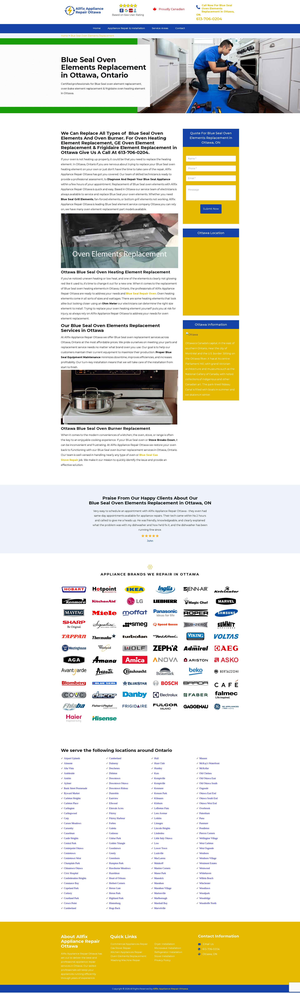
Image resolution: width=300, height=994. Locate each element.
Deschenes (114, 768)
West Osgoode (206, 848)
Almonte (68, 763)
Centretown (69, 853)
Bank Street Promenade (75, 788)
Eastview (113, 798)
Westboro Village (207, 858)
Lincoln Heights (162, 828)
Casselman (69, 833)
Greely (112, 853)
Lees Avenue (160, 813)
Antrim (67, 778)
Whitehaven (205, 873)
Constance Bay (71, 883)
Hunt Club (159, 763)
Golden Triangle (117, 843)
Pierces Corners (207, 833)
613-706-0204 (209, 19)
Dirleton (113, 773)
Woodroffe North (207, 903)
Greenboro (114, 858)
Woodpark (204, 893)
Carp (66, 818)
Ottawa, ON (209, 954)
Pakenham (204, 813)
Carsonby (68, 828)
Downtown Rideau (118, 788)
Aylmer (67, 783)
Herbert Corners (117, 883)
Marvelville (159, 908)
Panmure (203, 823)
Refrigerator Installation (168, 952)
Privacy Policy (162, 960)
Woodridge (204, 898)
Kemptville (159, 778)
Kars (156, 773)
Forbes (112, 823)
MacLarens (159, 858)
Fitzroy (112, 813)
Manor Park (160, 873)
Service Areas (160, 28)
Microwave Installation (167, 948)
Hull (156, 758)
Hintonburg (114, 903)
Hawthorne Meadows (119, 868)
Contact (180, 28)
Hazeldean (114, 873)
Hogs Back (114, 908)
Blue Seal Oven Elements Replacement (92, 35)
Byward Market (72, 793)
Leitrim (157, 818)
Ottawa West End (208, 803)
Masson (203, 758)
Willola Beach (206, 878)
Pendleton (204, 828)
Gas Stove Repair (121, 948)
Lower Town (160, 848)
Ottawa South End (208, 798)
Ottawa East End (207, 793)
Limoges (158, 823)
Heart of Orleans (117, 878)
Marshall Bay (161, 903)
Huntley (158, 768)
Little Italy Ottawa (163, 838)
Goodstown (115, 848)
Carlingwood (70, 813)
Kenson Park (160, 793)
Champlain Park (72, 863)
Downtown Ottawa (118, 783)
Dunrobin (114, 793)
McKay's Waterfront (209, 763)
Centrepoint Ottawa (73, 848)
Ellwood (113, 803)
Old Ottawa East (207, 778)
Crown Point (70, 903)
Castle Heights (71, 838)
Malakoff (158, 863)
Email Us (208, 944)
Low (156, 843)
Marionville (160, 893)
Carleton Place (71, 803)
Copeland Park (71, 888)
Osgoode (203, 788)
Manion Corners (162, 868)
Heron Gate (115, 888)
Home (97, 28)
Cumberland (70, 908)
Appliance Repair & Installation (126, 28)
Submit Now (211, 208)
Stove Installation (164, 956)
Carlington (69, 808)
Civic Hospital (71, 873)
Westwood (204, 868)
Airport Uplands (72, 758)
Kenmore (158, 788)
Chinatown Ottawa (73, 868)
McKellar (204, 768)
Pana (201, 818)
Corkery (68, 893)
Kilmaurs (158, 798)
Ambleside (69, 773)
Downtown (114, 778)
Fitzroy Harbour (117, 818)
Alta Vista (69, 768)
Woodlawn (204, 888)
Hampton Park (116, 863)
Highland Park (116, 898)
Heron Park (114, 893)
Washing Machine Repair (125, 960)
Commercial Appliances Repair (129, 943)
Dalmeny (113, 763)
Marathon (159, 883)
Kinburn (158, 803)
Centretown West (72, 858)
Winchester (204, 883)
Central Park (70, 843)
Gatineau (113, 833)
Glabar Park (115, 838)
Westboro (204, 853)
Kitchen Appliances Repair (126, 952)
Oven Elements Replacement (128, 956)
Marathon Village (162, 888)
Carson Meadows (72, 823)
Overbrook (204, 808)
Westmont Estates (208, 863)
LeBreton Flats (161, 808)
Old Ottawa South (208, 783)
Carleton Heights (72, 798)
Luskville (158, 853)
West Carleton (206, 843)
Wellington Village (208, 838)
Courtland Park (71, 898)
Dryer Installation (164, 943)
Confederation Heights (75, 878)
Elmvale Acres (116, 808)
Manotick (159, 878)
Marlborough (160, 898)
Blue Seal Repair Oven (141, 293)
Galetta (112, 828)
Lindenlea (159, 833)
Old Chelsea (205, 773)
